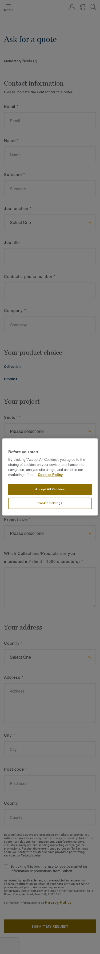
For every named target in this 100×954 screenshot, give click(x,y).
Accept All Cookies (50, 489)
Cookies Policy (50, 475)
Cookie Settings (50, 503)
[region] (49, 477)
